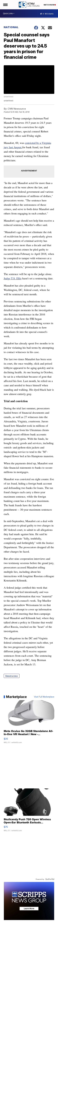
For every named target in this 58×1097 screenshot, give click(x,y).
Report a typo (11, 676)
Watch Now (49, 5)
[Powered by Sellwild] (49, 879)
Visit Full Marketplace (44, 697)
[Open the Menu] (5, 5)
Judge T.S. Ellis (12, 278)
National (11, 27)
